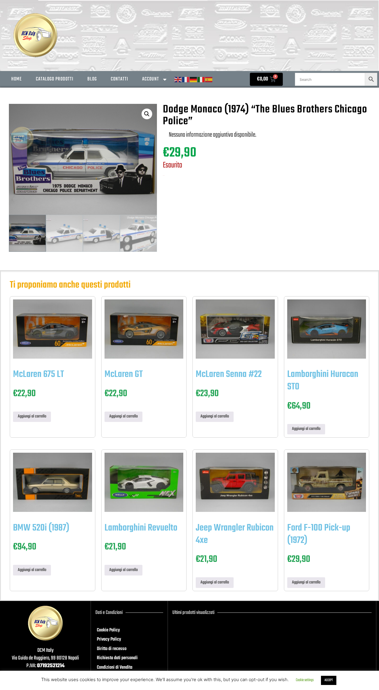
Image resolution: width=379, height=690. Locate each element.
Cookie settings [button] (305, 680)
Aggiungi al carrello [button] (32, 416)
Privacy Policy (109, 639)
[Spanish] (209, 79)
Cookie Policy (108, 630)
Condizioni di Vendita (114, 667)
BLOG (92, 79)
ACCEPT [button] (329, 680)
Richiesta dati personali (117, 658)
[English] (178, 79)
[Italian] (201, 79)
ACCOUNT (150, 79)
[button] (147, 114)
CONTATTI (119, 79)
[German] (193, 79)
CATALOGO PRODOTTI (54, 79)
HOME (16, 79)
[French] (186, 79)
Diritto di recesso (111, 649)
